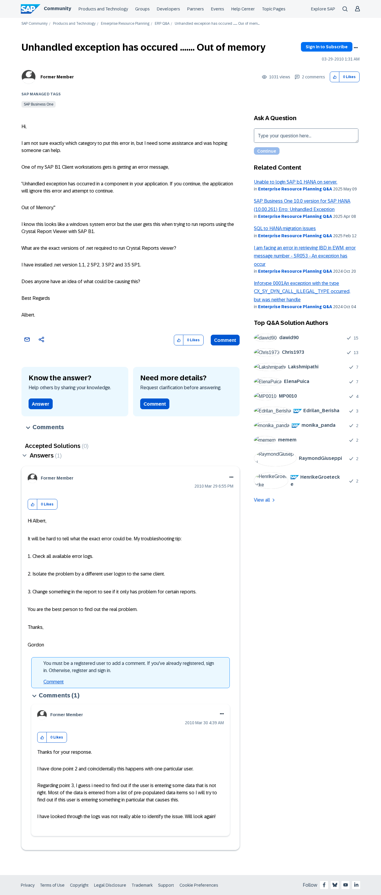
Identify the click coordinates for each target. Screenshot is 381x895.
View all (262, 499)
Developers (168, 9)
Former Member (57, 77)
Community (57, 8)
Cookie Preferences (198, 885)
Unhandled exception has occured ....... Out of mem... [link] (217, 24)
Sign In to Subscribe (327, 46)
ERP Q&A (162, 24)
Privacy (28, 885)
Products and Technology (103, 9)
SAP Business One (38, 104)
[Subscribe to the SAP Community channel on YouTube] (345, 884)
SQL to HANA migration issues (285, 228)
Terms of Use (52, 885)
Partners (195, 9)
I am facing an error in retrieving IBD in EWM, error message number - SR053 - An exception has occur (305, 256)
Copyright (79, 885)
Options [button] (355, 47)
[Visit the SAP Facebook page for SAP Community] (324, 884)
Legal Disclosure (110, 885)
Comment (225, 340)
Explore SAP (323, 9)
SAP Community (34, 24)
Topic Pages (273, 9)
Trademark (142, 885)
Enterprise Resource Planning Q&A (295, 189)
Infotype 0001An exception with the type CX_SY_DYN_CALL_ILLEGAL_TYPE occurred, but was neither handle (302, 291)
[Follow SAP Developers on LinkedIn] (356, 884)
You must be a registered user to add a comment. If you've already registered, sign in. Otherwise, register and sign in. (128, 667)
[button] (334, 77)
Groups (142, 9)
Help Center (243, 9)
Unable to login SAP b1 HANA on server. (295, 181)
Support (166, 885)
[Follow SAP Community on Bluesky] (334, 884)
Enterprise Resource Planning (125, 24)
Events (217, 9)
